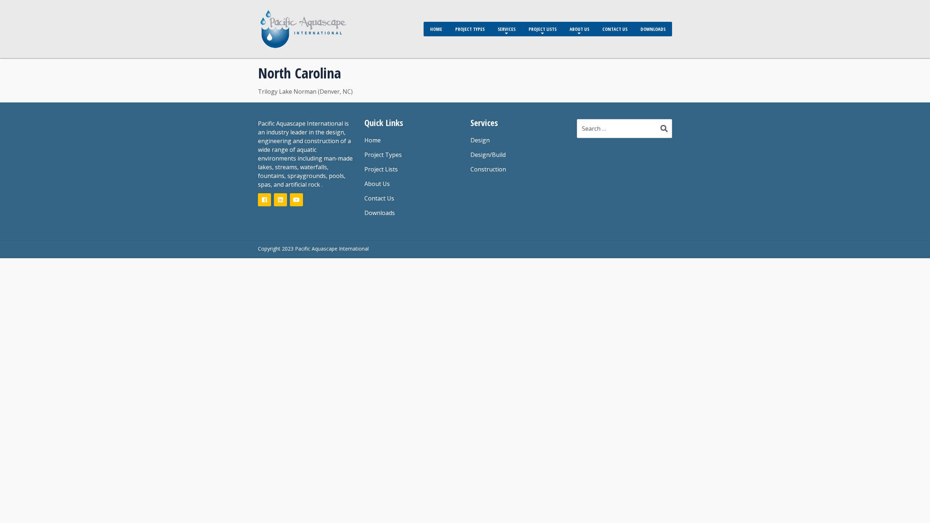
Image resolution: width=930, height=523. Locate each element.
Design (480, 140)
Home (436, 29)
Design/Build (488, 155)
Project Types (470, 29)
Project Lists (543, 29)
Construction (488, 169)
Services (506, 29)
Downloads (653, 29)
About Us (579, 29)
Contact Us (614, 29)
